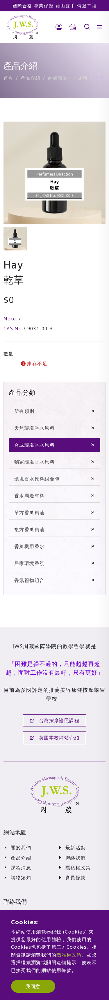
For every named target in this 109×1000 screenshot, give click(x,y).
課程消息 (21, 867)
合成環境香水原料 (67, 78)
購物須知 (21, 877)
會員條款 (75, 877)
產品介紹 (30, 78)
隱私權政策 (78, 867)
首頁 (8, 78)
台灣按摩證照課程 (59, 720)
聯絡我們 (75, 858)
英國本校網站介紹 (59, 737)
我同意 (33, 986)
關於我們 (21, 847)
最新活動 (75, 847)
